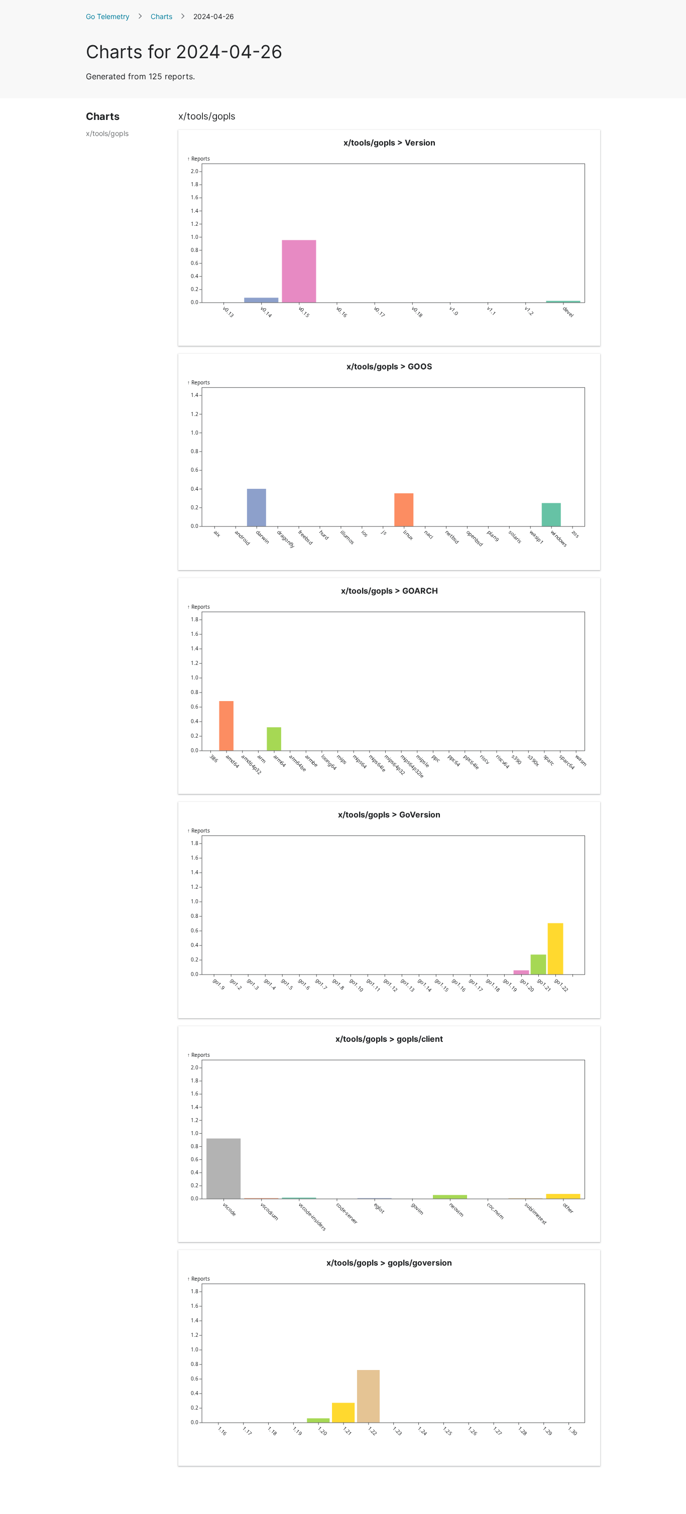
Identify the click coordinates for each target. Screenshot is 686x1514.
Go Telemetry (108, 16)
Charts (161, 16)
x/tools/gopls (107, 133)
